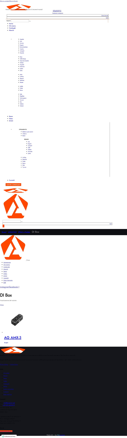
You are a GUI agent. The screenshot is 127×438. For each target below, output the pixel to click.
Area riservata (104, 15)
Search (8, 21)
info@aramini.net (57, 11)
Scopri (6, 342)
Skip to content (4, 1)
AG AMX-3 (12, 337)
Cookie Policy (14, 364)
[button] (2, 305)
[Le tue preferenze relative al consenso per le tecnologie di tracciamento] (9, 436)
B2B (107, 18)
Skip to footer (13, 1)
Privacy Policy (4, 364)
